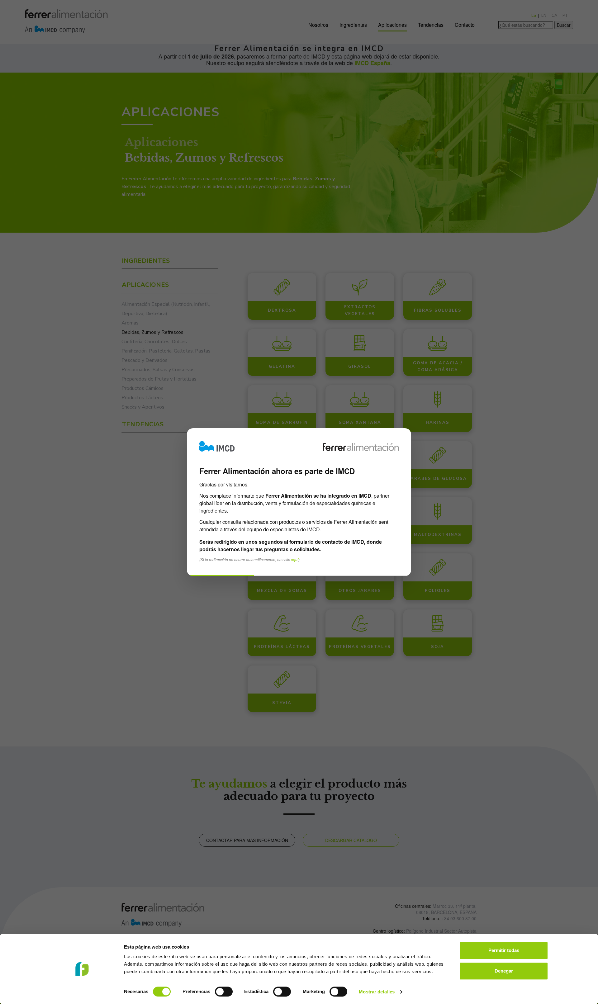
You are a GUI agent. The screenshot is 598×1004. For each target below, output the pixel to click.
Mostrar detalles (377, 991)
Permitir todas (503, 950)
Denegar (504, 970)
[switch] (224, 992)
